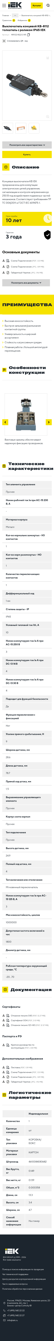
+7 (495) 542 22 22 (16, 1310)
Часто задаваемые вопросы (15, 1284)
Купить (27, 154)
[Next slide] (49, 422)
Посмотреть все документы (25, 283)
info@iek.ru (12, 1320)
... (15, 15)
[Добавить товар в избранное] (47, 54)
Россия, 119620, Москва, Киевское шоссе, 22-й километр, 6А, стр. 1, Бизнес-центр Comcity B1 (29, 1303)
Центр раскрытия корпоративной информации (24, 1279)
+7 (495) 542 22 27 (15, 1315)
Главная (5, 15)
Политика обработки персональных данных (22, 1289)
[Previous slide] (5, 422)
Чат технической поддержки (15, 1274)
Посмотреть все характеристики (25, 145)
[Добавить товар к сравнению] (47, 58)
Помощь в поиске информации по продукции (23, 1269)
